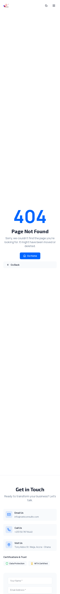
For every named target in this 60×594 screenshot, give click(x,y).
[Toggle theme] (46, 5)
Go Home (32, 255)
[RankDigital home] (6, 5)
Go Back (15, 264)
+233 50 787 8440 (24, 531)
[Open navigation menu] (54, 5)
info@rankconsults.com (27, 516)
